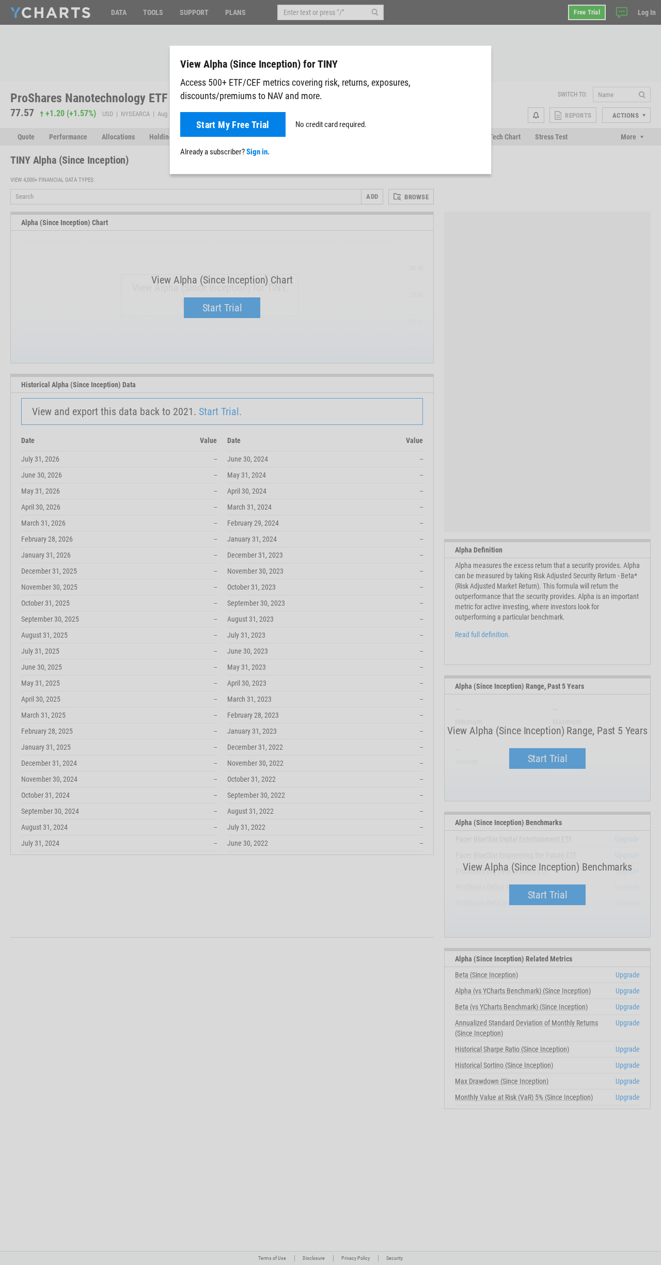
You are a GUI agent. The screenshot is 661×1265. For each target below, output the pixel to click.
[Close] (479, 62)
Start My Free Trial (233, 124)
